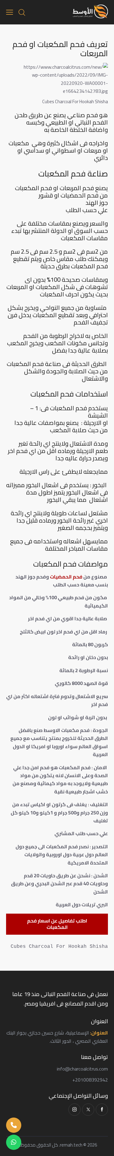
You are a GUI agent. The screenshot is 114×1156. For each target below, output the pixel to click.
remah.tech (71, 1144)
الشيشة (98, 415)
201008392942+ (90, 1079)
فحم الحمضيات (66, 576)
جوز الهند (96, 202)
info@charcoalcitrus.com (82, 1068)
